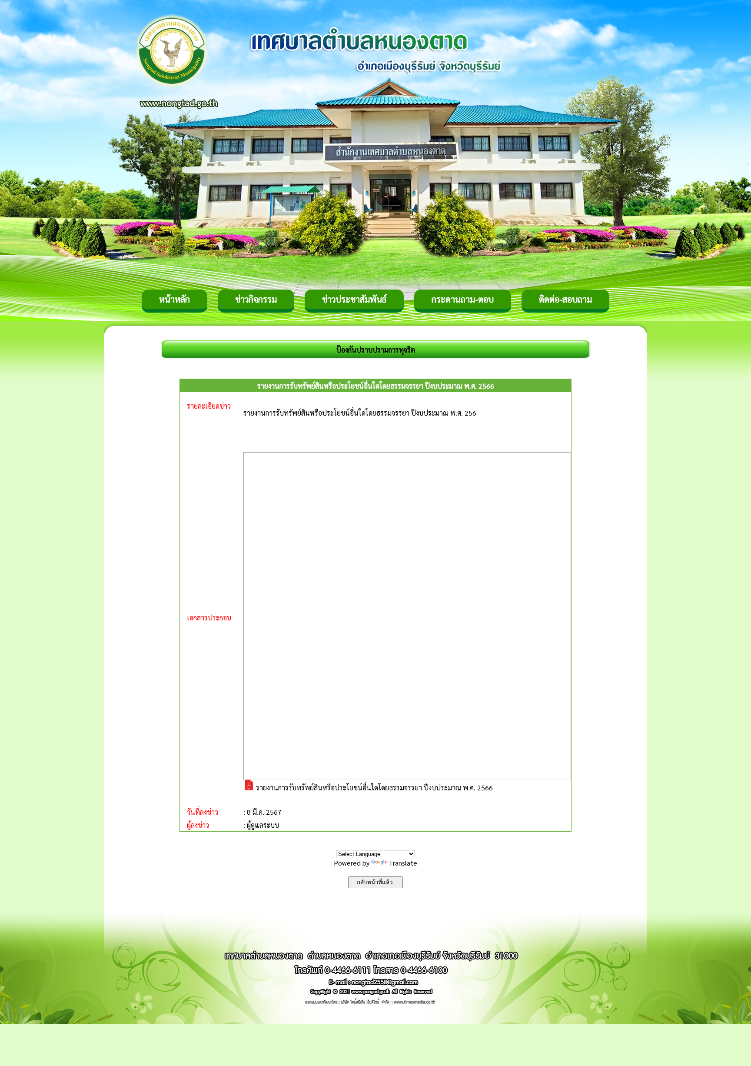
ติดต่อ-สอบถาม (565, 299)
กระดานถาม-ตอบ (463, 299)
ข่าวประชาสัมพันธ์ (354, 299)
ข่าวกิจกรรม (256, 299)
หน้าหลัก (174, 299)
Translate (403, 862)
